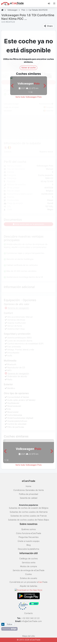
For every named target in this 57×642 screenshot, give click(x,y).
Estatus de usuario (28, 578)
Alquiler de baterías (28, 586)
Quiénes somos (28, 529)
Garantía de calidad (28, 498)
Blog (29, 545)
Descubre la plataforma (28, 549)
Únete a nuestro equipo (29, 541)
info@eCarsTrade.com (31, 621)
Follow (9, 624)
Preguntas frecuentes (29, 537)
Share (50, 26)
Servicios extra (28, 562)
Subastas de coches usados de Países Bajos (28, 519)
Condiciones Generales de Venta (28, 490)
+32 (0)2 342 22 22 (31, 618)
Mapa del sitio (28, 636)
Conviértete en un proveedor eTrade (28, 582)
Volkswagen (12, 10)
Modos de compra (28, 566)
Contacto (28, 613)
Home (28, 486)
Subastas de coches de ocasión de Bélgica (28, 508)
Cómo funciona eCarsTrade (28, 533)
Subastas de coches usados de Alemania (28, 512)
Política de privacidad (28, 494)
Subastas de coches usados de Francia (28, 515)
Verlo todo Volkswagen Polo (28, 97)
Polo (23, 10)
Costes (28, 574)
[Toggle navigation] (54, 3)
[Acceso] (49, 3)
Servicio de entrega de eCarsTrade (28, 570)
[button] (12, 85)
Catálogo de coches (28, 558)
